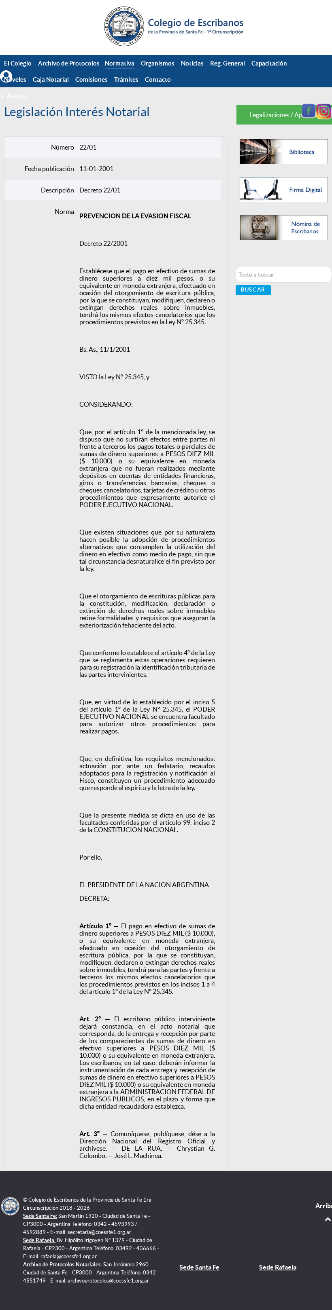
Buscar (253, 290)
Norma (64, 211)
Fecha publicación (49, 168)
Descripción (57, 190)
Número (62, 147)
